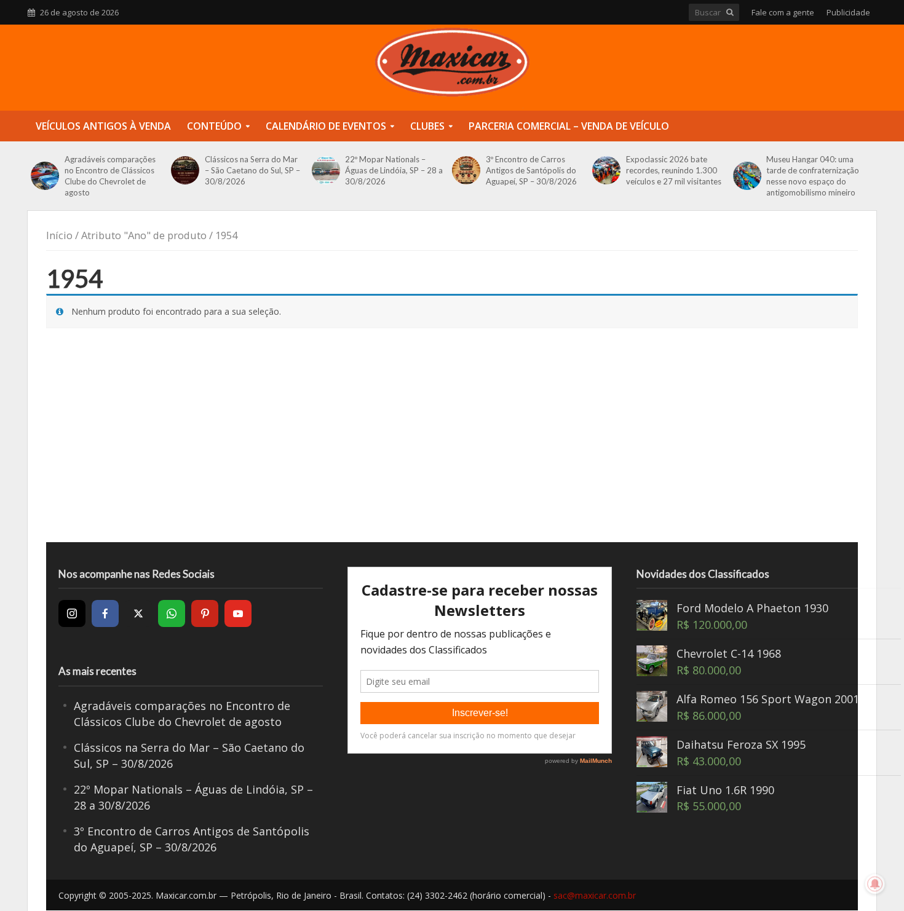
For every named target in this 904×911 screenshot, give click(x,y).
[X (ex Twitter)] (138, 613)
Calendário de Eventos (326, 126)
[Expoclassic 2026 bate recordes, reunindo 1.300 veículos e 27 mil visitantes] (606, 170)
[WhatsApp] (171, 613)
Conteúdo (214, 126)
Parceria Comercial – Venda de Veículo (569, 126)
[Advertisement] (452, 444)
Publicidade (848, 12)
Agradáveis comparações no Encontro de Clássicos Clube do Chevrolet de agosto (110, 175)
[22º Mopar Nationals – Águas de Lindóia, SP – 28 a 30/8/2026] (325, 170)
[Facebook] (105, 613)
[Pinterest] (204, 613)
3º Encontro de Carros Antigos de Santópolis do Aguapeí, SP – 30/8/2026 (531, 170)
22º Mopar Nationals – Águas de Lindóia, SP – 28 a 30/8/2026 (394, 170)
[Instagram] (71, 613)
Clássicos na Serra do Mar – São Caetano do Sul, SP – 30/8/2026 (252, 170)
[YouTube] (238, 613)
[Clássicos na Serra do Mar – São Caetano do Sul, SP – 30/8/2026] (185, 170)
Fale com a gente (782, 12)
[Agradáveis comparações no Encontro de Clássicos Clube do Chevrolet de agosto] (44, 176)
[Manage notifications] (875, 884)
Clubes (427, 126)
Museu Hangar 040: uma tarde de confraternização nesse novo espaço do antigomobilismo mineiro (812, 175)
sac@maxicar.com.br (594, 895)
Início (59, 235)
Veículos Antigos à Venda (103, 126)
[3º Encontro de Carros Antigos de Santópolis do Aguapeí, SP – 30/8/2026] (466, 170)
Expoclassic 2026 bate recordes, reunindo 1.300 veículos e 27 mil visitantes (673, 170)
